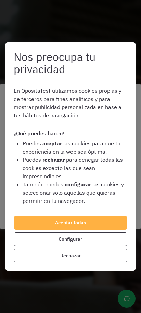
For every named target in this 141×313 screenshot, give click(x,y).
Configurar (70, 239)
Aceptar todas (70, 223)
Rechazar (70, 255)
